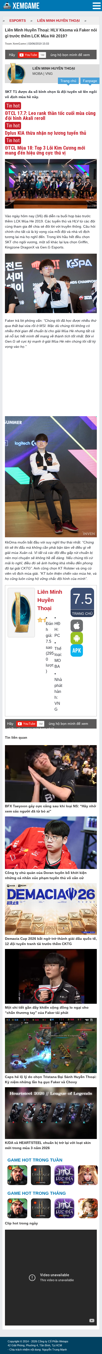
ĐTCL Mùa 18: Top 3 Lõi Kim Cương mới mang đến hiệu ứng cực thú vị (45, 150)
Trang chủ (68, 81)
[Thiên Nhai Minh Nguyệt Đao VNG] (88, 1208)
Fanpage (90, 81)
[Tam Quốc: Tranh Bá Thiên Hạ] (17, 1175)
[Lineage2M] (41, 1175)
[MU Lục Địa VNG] (64, 1175)
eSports (17, 21)
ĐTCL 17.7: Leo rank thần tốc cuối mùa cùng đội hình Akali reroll (50, 116)
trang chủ (82, 614)
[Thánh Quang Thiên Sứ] (88, 1175)
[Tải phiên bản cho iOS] (77, 626)
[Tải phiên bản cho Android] (77, 638)
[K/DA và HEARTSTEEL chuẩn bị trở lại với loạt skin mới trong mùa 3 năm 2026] (51, 1113)
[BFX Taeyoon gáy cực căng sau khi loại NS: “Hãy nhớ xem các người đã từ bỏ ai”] (51, 774)
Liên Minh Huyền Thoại (58, 21)
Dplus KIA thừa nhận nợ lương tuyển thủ (45, 133)
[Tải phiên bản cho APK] (77, 650)
